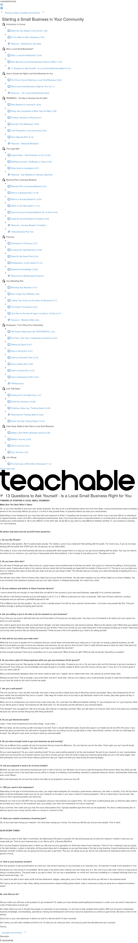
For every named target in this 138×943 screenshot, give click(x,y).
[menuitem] (1, 9)
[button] (1, 5)
